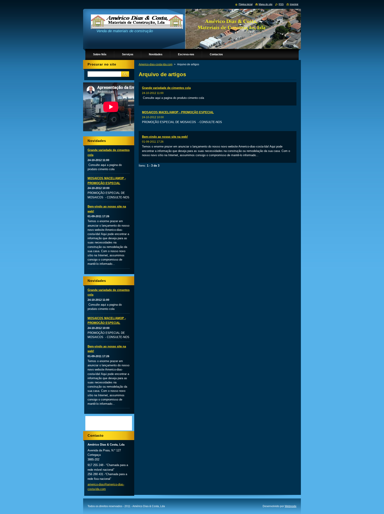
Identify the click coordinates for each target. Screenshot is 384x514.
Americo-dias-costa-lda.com (155, 64)
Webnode (290, 506)
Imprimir (294, 4)
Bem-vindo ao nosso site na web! (165, 136)
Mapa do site (265, 4)
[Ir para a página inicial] (137, 22)
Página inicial (245, 4)
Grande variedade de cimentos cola (166, 88)
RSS (281, 4)
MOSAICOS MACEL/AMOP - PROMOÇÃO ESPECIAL (178, 112)
